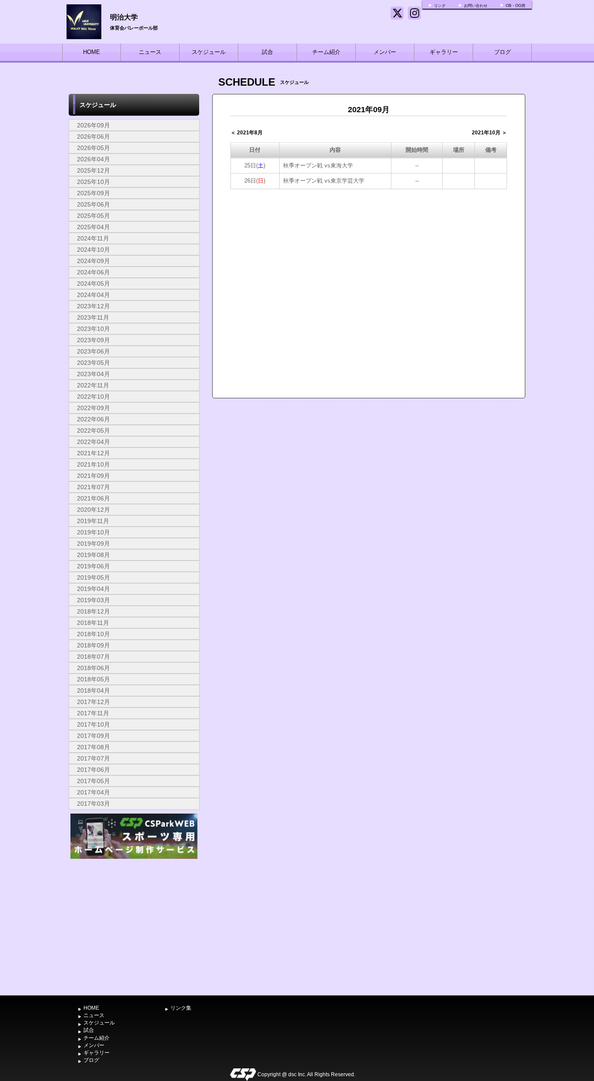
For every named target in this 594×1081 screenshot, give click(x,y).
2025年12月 (93, 170)
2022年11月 (93, 385)
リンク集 (180, 1008)
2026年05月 (93, 147)
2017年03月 (93, 803)
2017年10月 (93, 724)
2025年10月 (93, 181)
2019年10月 (93, 532)
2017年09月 (93, 735)
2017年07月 (93, 758)
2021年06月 (93, 498)
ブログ (502, 52)
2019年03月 (93, 600)
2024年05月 (93, 283)
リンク (440, 5)
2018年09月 (93, 645)
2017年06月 (93, 769)
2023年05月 (93, 362)
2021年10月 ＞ (489, 133)
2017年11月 (93, 713)
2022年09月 (93, 407)
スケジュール (209, 52)
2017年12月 (93, 701)
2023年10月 (93, 328)
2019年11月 (93, 520)
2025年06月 (93, 204)
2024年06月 (93, 272)
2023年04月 (93, 373)
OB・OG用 (515, 5)
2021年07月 (93, 487)
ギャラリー (444, 52)
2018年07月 (93, 656)
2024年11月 (93, 238)
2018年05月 (93, 679)
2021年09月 (93, 475)
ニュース (150, 52)
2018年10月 (93, 634)
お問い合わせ (475, 5)
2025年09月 (93, 193)
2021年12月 (93, 453)
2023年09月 (93, 340)
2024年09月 (93, 260)
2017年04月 (93, 792)
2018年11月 (93, 622)
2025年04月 (93, 227)
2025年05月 (93, 215)
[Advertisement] (134, 926)
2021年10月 (93, 464)
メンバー (385, 52)
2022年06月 (93, 419)
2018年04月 (93, 690)
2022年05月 (93, 430)
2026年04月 (93, 159)
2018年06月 (93, 667)
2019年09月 (93, 543)
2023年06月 (93, 351)
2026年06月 (93, 136)
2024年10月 (93, 249)
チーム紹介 (326, 52)
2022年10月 (93, 396)
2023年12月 (93, 306)
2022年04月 (93, 441)
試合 (267, 52)
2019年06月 (93, 566)
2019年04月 (93, 588)
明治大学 (124, 17)
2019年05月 (93, 577)
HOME (91, 52)
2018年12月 (93, 611)
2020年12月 (93, 509)
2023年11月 (93, 317)
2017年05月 (93, 780)
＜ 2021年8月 (246, 133)
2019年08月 (93, 554)
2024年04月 (93, 294)
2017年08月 (93, 747)
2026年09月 (93, 125)
